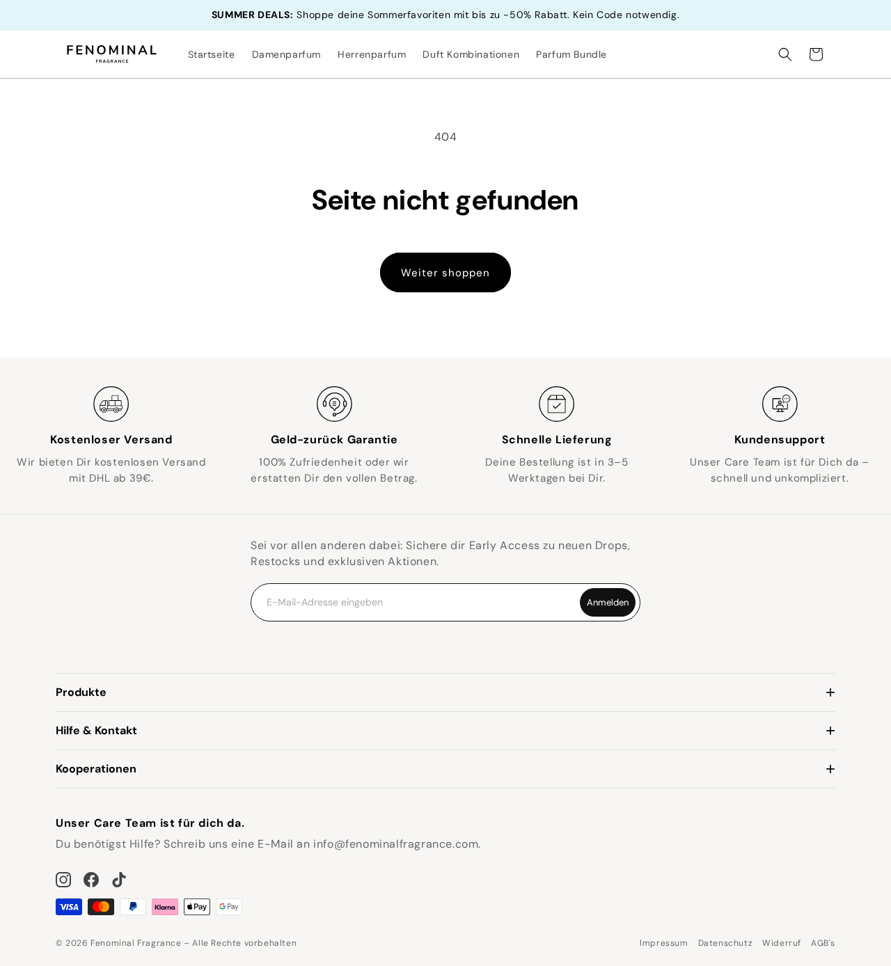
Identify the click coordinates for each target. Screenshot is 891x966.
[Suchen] (785, 54)
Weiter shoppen (445, 273)
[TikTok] (119, 879)
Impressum (664, 943)
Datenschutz (725, 943)
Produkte (81, 692)
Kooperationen (96, 768)
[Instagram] (63, 879)
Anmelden (608, 602)
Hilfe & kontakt (96, 730)
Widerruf (781, 943)
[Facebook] (91, 879)
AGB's (823, 943)
